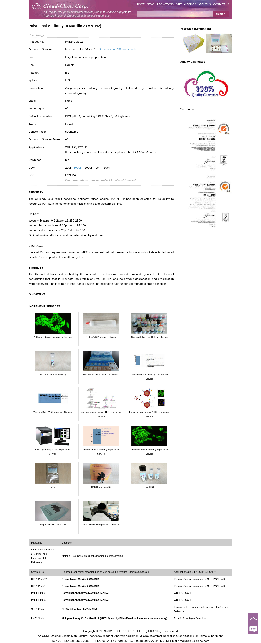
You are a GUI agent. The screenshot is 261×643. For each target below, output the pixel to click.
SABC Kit (149, 487)
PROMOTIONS (165, 4)
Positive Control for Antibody (52, 374)
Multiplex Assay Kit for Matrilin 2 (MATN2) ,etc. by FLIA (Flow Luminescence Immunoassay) (114, 618)
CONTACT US (221, 4)
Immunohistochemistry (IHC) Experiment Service (101, 414)
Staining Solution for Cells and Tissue (149, 337)
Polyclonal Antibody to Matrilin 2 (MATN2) (85, 593)
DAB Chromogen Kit (101, 487)
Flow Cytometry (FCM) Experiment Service (52, 451)
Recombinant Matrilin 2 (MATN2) (80, 579)
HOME (141, 4)
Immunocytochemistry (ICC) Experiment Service (149, 414)
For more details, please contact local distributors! (100, 180)
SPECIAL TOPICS (186, 4)
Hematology (36, 35)
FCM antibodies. (145, 152)
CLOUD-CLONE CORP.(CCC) (135, 630)
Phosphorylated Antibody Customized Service (149, 376)
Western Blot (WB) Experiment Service (52, 412)
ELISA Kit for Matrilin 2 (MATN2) (80, 609)
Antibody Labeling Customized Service (53, 337)
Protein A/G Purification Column (101, 337)
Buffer (53, 487)
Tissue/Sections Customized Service (101, 374)
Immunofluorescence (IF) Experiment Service (149, 451)
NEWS (150, 4)
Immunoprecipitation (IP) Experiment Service (101, 451)
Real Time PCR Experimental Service (101, 524)
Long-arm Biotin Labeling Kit (52, 524)
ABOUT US (204, 4)
